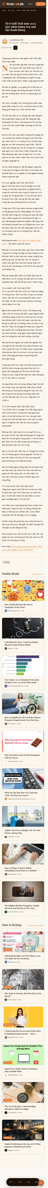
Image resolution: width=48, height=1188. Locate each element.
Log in (30, 4)
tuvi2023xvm (14, 40)
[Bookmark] (28, 1182)
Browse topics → (38, 574)
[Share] (36, 1182)
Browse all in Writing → (36, 925)
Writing (11, 10)
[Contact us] (41, 1183)
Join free (40, 4)
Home (4, 10)
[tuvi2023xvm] (5, 41)
